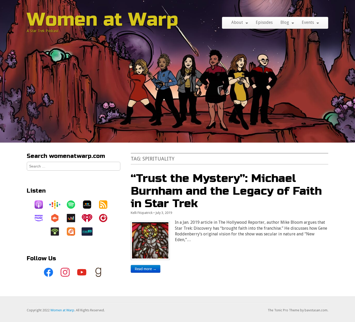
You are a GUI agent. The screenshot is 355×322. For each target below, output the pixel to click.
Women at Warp (102, 19)
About (237, 22)
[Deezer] (73, 218)
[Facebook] (48, 272)
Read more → (145, 269)
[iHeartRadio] (90, 218)
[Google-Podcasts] (57, 204)
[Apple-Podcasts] (41, 204)
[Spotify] (73, 204)
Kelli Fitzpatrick (142, 213)
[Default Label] (82, 272)
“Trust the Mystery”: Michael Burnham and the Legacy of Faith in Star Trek (226, 190)
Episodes (264, 22)
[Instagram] (65, 272)
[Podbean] (57, 231)
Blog (284, 22)
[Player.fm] (106, 218)
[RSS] (106, 204)
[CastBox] (57, 218)
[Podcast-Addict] (73, 231)
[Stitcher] (90, 204)
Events (308, 22)
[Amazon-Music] (41, 218)
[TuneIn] (90, 231)
